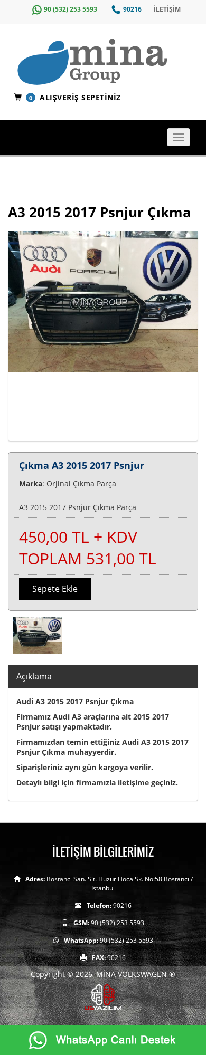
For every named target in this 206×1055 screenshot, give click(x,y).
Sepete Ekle (55, 588)
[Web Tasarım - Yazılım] (103, 997)
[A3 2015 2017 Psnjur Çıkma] (103, 336)
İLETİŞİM (167, 9)
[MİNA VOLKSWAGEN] (107, 63)
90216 (132, 9)
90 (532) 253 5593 (70, 9)
